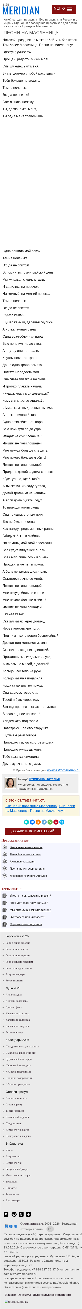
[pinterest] (14, 1216)
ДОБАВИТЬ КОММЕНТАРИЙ (32, 831)
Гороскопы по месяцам (19, 961)
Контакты (25, 1294)
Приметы (11, 1187)
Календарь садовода (18, 1019)
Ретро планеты (14, 980)
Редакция (10, 1294)
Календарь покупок (17, 1026)
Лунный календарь (17, 1000)
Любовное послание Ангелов (28, 875)
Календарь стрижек (17, 1013)
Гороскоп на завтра (17, 949)
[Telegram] (44, 822)
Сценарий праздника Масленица (31, 806)
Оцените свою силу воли (26, 924)
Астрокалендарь (15, 974)
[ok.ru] (21, 1216)
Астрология (13, 1156)
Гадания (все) (14, 1104)
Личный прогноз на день (25, 854)
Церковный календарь (19, 1059)
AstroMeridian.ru (33, 1223)
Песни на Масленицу (46, 810)
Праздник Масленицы (37, 26)
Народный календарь (18, 1065)
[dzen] (28, 1216)
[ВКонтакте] (32, 822)
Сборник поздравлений (19, 1077)
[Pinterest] (55, 822)
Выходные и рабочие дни (21, 1052)
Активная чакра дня (22, 861)
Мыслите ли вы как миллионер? (30, 909)
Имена (9, 1150)
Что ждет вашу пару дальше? (29, 902)
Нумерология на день (18, 1135)
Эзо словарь (13, 1200)
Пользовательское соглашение (52, 1294)
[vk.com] (6, 1216)
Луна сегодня (14, 994)
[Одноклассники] (38, 822)
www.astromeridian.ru (63, 770)
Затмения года (14, 1032)
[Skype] (61, 822)
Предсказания (14, 1123)
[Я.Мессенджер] (26, 822)
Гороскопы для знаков (19, 967)
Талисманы (12, 1194)
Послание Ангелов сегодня (27, 868)
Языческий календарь (18, 1071)
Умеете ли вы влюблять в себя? (30, 895)
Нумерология (13, 1162)
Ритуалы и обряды (17, 1169)
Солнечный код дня (17, 1117)
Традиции (11, 1181)
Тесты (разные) (15, 1110)
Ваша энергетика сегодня (26, 847)
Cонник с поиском (16, 1098)
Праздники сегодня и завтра (22, 1046)
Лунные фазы (14, 1007)
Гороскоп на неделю (18, 955)
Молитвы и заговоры (18, 1175)
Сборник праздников (18, 1084)
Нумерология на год (17, 1129)
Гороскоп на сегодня (18, 942)
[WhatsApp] (50, 822)
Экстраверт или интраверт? (27, 917)
